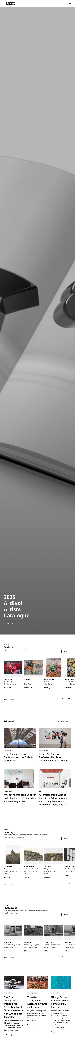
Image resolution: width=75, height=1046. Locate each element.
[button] (69, 3)
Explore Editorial (63, 721)
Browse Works (10, 623)
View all (66, 651)
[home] (11, 3)
